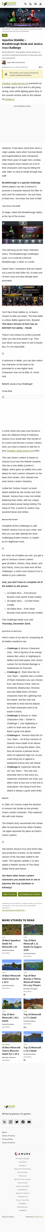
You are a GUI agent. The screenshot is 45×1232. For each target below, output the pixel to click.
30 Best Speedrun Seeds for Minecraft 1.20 (11, 943)
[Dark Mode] (30, 3)
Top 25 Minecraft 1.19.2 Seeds (32, 1049)
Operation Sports (22, 1193)
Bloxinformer (22, 1207)
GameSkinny (22, 1190)
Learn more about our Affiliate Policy (13, 910)
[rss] (4, 1121)
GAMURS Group (38, 1217)
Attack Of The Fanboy (22, 1169)
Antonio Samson (9, 1057)
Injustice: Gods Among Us (15, 83)
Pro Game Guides (22, 1158)
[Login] (40, 3)
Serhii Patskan (8, 950)
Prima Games (22, 1172)
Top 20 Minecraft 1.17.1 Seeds (32, 1016)
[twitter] (16, 1121)
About (4, 1132)
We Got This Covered (22, 1179)
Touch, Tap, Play (22, 1200)
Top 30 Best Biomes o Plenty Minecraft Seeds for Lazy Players (32, 980)
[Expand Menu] (35, 3)
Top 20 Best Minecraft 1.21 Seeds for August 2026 (33, 945)
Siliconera (22, 1176)
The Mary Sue (22, 1196)
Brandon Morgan (30, 989)
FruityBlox (22, 1203)
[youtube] (29, 1121)
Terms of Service (8, 1136)
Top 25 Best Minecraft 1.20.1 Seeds (10, 1017)
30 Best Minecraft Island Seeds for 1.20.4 (11, 978)
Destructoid (22, 1183)
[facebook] (23, 1121)
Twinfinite (22, 1162)
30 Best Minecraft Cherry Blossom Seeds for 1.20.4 (11, 1050)
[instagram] (10, 1121)
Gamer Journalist (22, 1186)
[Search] (25, 3)
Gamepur (22, 1165)
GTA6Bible (22, 1210)
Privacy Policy (7, 1139)
